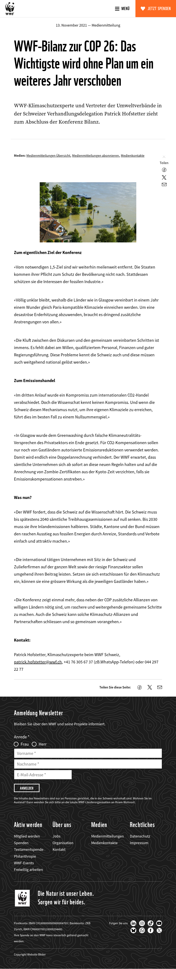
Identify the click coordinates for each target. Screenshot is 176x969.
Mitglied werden (27, 836)
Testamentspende (28, 849)
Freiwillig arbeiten (28, 869)
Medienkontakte (132, 155)
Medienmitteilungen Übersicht (48, 155)
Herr (43, 744)
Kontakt (59, 849)
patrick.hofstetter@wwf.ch (38, 661)
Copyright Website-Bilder (30, 954)
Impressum (139, 842)
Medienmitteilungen (107, 836)
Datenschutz (140, 836)
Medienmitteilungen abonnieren (95, 155)
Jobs (57, 836)
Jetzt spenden (159, 8)
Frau (25, 744)
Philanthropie (25, 856)
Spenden (21, 842)
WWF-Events (24, 862)
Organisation (63, 842)
